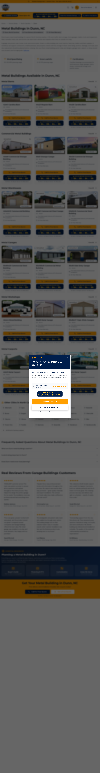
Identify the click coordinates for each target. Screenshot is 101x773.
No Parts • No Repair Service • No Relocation (49, 411)
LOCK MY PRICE (50, 401)
